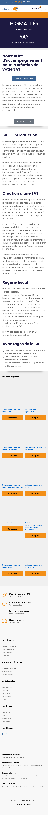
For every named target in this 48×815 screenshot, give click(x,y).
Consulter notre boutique (9, 646)
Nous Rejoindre (6, 693)
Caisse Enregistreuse (8, 765)
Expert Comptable (19, 776)
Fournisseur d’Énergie (22, 765)
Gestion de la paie (32, 776)
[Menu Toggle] (24, 15)
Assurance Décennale (8, 757)
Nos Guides (5, 690)
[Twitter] (6, 734)
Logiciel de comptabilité (8, 778)
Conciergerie (5, 655)
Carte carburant (6, 712)
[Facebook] (3, 734)
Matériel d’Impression (36, 765)
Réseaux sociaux (6, 718)
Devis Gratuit (5, 715)
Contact (4, 699)
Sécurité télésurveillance (36, 786)
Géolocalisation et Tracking (19, 786)
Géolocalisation (6, 721)
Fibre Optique (6, 786)
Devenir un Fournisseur (8, 649)
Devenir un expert (7, 652)
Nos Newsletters (6, 696)
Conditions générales (8, 674)
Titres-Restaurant (22, 778)
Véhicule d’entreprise (8, 768)
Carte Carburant (6, 776)
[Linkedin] (10, 734)
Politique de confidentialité (9, 668)
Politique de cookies (7, 671)
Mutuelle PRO (20, 757)
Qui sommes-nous (7, 687)
